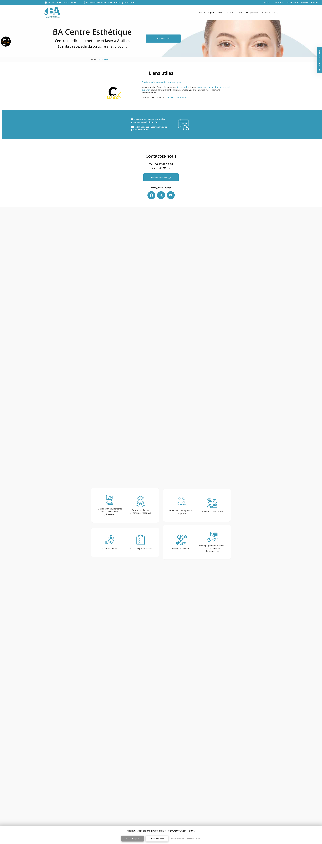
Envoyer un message (161, 177)
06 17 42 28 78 (54, 2)
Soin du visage (206, 12)
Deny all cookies (158, 838)
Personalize (178, 838)
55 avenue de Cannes (110, 2)
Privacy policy (195, 838)
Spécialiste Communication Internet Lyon (161, 82)
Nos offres (278, 2)
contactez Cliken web (176, 97)
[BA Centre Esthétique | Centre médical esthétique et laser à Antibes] (52, 13)
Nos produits (252, 12)
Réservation (292, 2)
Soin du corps (224, 12)
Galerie (304, 2)
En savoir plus (163, 38)
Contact (314, 2)
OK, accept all (133, 838)
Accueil (267, 2)
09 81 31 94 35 (69, 2)
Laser (239, 12)
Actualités (266, 12)
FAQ (276, 12)
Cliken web (182, 87)
